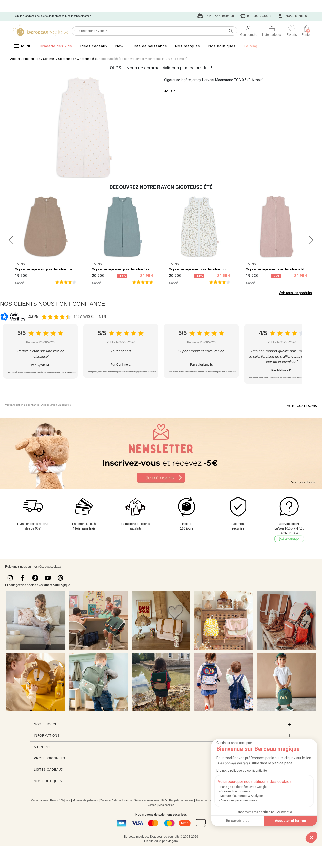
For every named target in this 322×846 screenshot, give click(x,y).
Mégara (172, 841)
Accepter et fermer (290, 821)
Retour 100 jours (60, 800)
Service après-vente (146, 800)
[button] (311, 837)
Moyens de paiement (85, 800)
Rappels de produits (181, 800)
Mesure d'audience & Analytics (242, 796)
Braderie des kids (56, 46)
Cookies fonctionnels (235, 791)
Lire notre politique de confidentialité (241, 770)
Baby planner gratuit (219, 16)
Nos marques (187, 46)
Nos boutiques (222, 46)
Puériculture (31, 59)
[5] (65, 281)
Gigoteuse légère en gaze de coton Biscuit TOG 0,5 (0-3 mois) (59, 269)
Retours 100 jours (259, 16)
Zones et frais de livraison (116, 800)
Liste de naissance (149, 46)
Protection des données (210, 800)
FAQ (164, 800)
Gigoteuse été (87, 59)
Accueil (15, 59)
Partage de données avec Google (243, 787)
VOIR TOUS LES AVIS (302, 406)
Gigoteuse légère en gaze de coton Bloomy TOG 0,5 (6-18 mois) (215, 269)
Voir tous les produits (295, 293)
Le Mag (250, 46)
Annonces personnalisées (238, 800)
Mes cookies (166, 804)
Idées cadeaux (93, 46)
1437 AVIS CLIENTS (90, 316)
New (119, 46)
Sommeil (49, 59)
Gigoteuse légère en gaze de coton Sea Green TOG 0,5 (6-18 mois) (140, 269)
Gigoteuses (66, 59)
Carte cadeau (39, 800)
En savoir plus (237, 821)
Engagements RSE (296, 16)
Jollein (169, 91)
